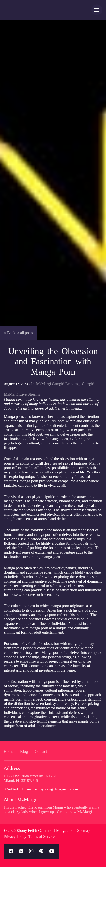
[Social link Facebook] (11, 851)
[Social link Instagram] (31, 851)
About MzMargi (20, 799)
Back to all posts (20, 333)
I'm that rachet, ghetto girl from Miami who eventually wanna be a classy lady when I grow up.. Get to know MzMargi (51, 809)
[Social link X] (21, 851)
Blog (24, 751)
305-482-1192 (13, 789)
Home (8, 751)
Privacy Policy (15, 836)
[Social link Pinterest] (41, 851)
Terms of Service (41, 836)
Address (12, 768)
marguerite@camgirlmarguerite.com (52, 789)
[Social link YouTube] (51, 851)
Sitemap (83, 831)
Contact (41, 751)
